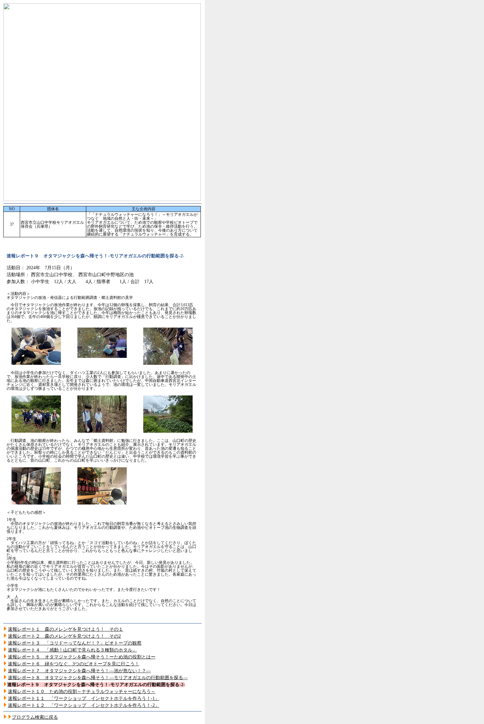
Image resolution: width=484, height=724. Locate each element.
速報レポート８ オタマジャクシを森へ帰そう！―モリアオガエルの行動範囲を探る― (98, 677)
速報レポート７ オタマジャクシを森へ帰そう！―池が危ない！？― (79, 670)
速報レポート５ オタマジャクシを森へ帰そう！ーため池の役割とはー (81, 656)
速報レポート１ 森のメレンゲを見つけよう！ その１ (65, 629)
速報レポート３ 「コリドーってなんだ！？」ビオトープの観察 (75, 643)
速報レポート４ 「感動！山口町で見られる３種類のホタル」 (72, 650)
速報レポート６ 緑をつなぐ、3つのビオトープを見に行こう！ (73, 663)
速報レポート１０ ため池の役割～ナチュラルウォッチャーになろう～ (81, 691)
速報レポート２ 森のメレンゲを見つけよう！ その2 (64, 636)
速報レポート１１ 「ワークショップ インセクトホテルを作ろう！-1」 (83, 698)
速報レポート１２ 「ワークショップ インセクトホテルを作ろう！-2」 (83, 705)
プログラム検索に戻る (35, 717)
